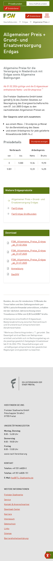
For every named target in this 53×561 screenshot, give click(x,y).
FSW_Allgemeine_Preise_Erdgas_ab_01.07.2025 (28, 252)
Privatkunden (15, 3)
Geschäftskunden (38, 3)
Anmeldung (17, 268)
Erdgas (25, 22)
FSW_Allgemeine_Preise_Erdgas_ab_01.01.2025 (28, 261)
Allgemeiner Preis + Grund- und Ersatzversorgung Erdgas (28, 200)
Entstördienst (13, 8)
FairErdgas (17, 208)
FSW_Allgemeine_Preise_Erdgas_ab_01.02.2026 (28, 243)
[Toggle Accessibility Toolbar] (47, 555)
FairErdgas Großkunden (24, 213)
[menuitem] (13, 494)
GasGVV (15, 274)
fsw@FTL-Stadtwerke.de (22, 477)
